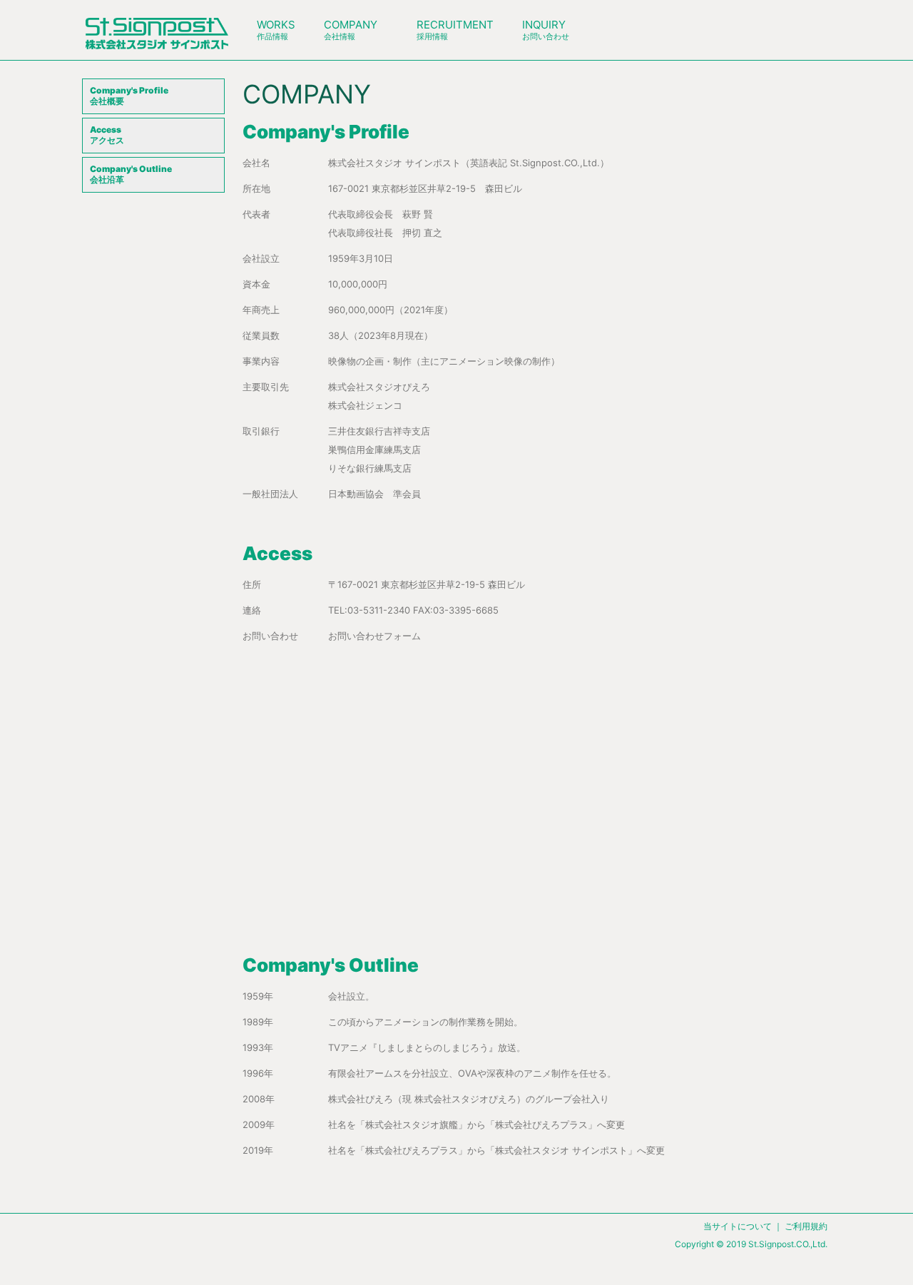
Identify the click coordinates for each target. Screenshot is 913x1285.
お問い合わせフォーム (374, 635)
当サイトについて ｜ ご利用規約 (765, 1226)
